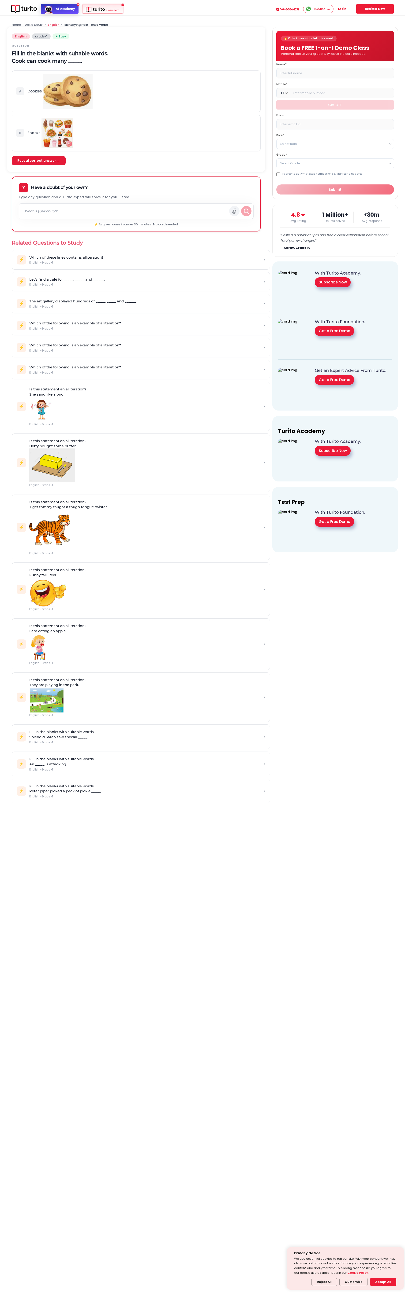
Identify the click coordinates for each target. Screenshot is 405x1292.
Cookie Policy (358, 1273)
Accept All (383, 1282)
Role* (280, 135)
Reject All (324, 1282)
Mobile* (281, 84)
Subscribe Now (333, 282)
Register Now (375, 9)
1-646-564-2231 (289, 9)
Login (342, 9)
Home (16, 25)
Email (280, 115)
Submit (335, 189)
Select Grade (290, 163)
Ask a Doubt (34, 25)
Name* (281, 64)
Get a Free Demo (334, 331)
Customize (353, 1282)
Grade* (281, 154)
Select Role (288, 143)
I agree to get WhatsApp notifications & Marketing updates (322, 173)
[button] (136, 91)
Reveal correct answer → (38, 160)
